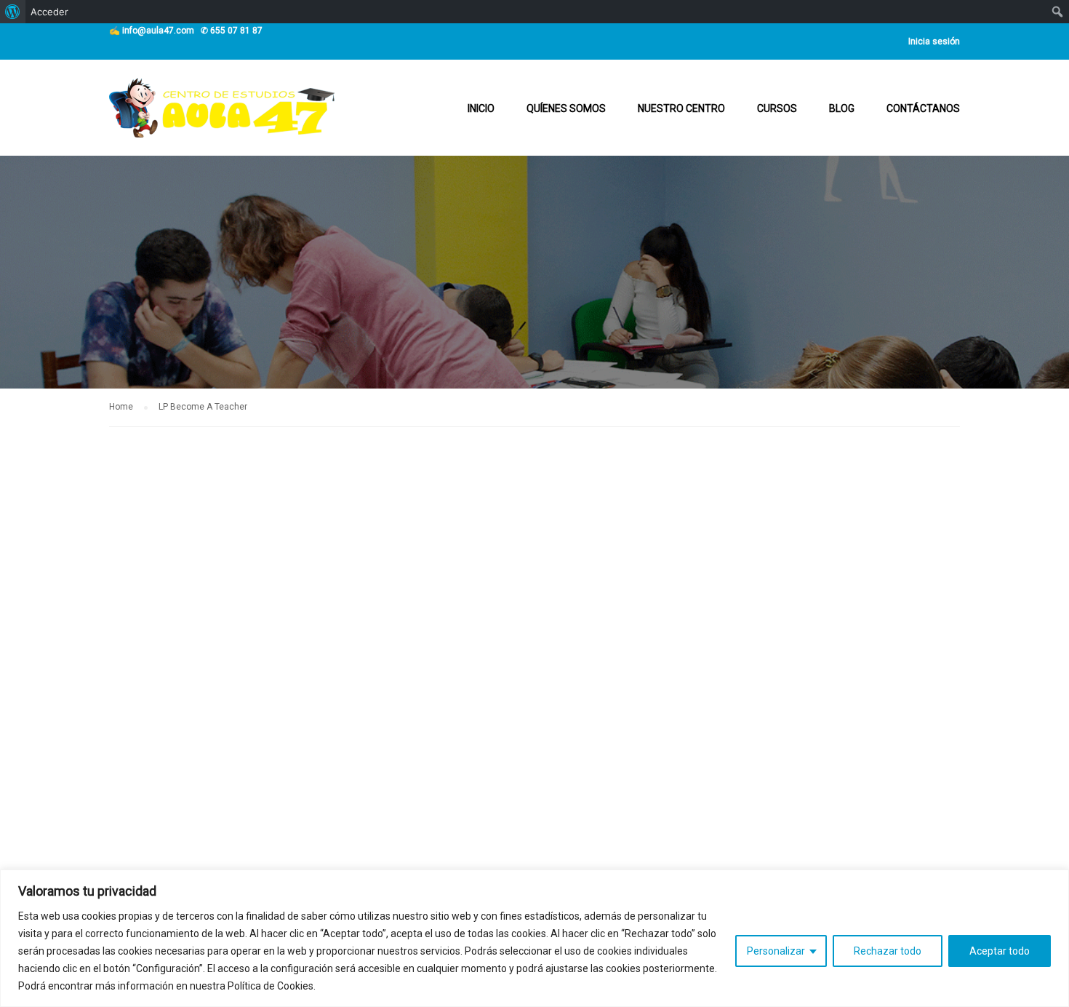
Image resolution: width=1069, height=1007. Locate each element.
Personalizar (776, 951)
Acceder (49, 11)
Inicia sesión (934, 41)
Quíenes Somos (566, 108)
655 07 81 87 (236, 30)
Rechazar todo (887, 951)
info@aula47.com (158, 30)
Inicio (481, 108)
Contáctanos (923, 108)
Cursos (777, 108)
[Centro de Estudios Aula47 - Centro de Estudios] (222, 115)
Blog (841, 108)
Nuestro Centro (681, 108)
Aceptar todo (999, 951)
